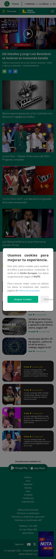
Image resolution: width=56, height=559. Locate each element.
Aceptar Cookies (23, 299)
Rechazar (46, 299)
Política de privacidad (29, 290)
